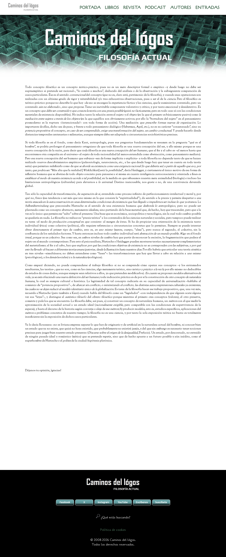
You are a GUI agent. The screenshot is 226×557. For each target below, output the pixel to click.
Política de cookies (113, 530)
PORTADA (90, 7)
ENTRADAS (207, 7)
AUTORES (180, 7)
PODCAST (155, 7)
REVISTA (132, 7)
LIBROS (112, 7)
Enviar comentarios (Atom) (121, 460)
